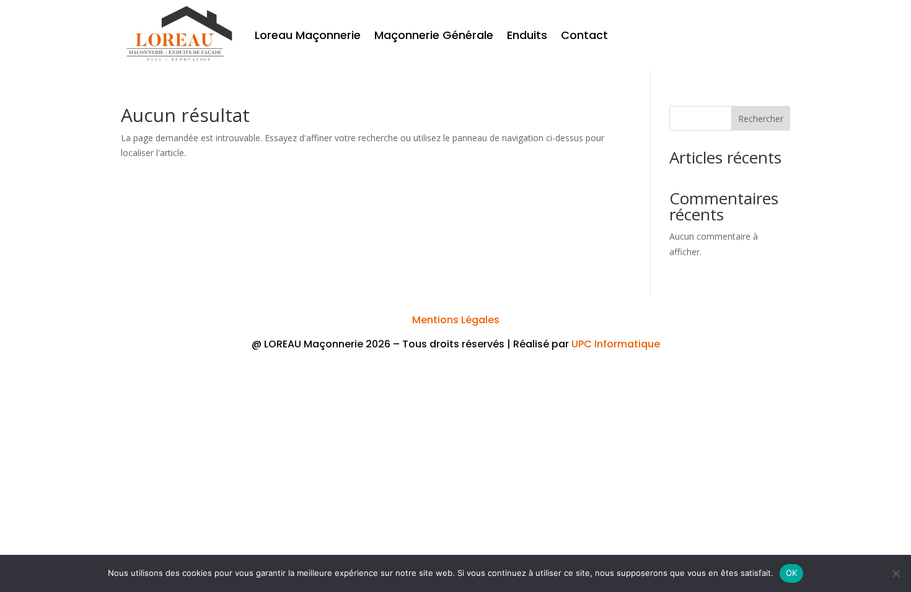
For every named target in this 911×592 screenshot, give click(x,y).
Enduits (527, 35)
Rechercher (760, 118)
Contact (584, 35)
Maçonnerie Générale (433, 35)
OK (792, 573)
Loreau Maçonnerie (308, 35)
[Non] (895, 573)
